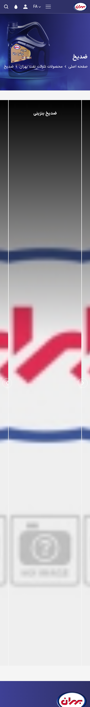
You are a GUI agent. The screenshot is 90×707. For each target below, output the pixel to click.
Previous (83, 383)
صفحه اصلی (78, 67)
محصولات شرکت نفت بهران (41, 67)
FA (35, 7)
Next (7, 383)
